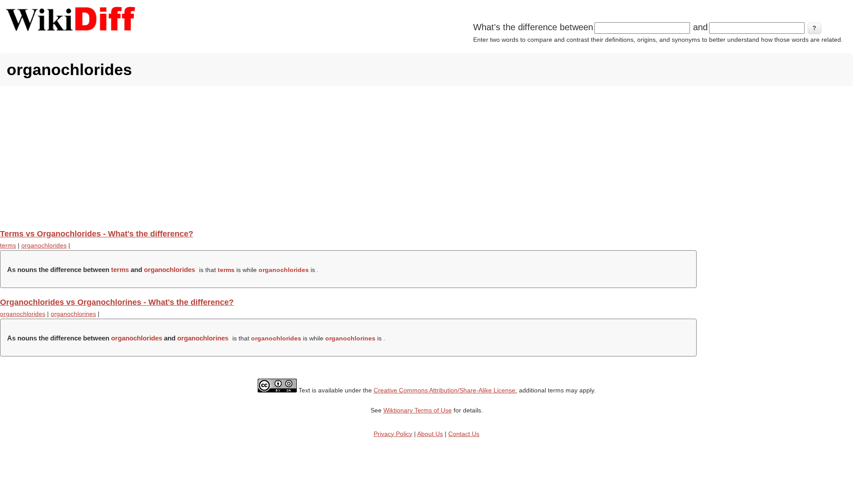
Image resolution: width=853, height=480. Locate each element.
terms (8, 245)
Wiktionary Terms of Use (417, 410)
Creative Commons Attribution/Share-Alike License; (445, 390)
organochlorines (73, 313)
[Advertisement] (426, 157)
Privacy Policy (393, 433)
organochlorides (44, 245)
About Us (430, 433)
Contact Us (463, 433)
